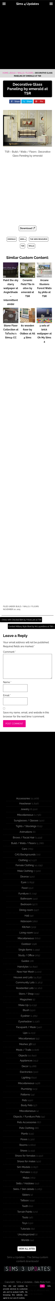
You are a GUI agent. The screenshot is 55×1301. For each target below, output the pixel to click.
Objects (22, 1055)
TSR (22, 246)
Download (26, 228)
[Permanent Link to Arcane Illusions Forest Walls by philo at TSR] (44, 276)
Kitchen (26, 927)
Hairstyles (23, 966)
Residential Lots (25, 988)
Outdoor (26, 944)
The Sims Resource (38, 239)
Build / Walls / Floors (21, 73)
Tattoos (24, 1200)
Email (7, 695)
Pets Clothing (26, 1128)
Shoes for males (26, 1161)
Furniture (23, 893)
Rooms (23, 1145)
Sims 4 (23, 239)
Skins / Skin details (23, 1189)
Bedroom (26, 904)
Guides (25, 961)
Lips (25, 1032)
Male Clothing (25, 870)
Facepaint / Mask (26, 1027)
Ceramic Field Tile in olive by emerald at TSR (27, 288)
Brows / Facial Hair (24, 837)
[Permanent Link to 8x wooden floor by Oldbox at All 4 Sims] (27, 321)
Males (26, 1177)
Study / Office (26, 955)
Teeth (25, 1206)
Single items (25, 949)
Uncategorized (26, 1234)
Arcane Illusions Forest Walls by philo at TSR (44, 288)
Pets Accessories (26, 1122)
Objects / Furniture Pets (26, 1116)
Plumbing (26, 1088)
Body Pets (27, 1105)
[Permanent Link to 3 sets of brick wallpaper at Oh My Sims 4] (44, 321)
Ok (42, 1286)
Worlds (25, 1240)
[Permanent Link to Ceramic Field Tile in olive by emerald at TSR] (27, 276)
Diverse (24, 876)
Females (25, 1172)
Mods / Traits (23, 1049)
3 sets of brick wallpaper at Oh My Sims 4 (44, 333)
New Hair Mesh (25, 971)
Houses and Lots (23, 977)
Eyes (23, 882)
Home (5, 73)
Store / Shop (26, 993)
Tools (25, 1217)
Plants (24, 1133)
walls (31, 246)
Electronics (26, 1071)
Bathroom (26, 898)
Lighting (26, 1077)
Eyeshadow (25, 1021)
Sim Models (23, 1167)
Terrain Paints (24, 1211)
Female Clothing (25, 865)
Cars (24, 848)
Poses (23, 1139)
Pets (24, 1100)
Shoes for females (25, 1155)
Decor (25, 1066)
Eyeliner (25, 1015)
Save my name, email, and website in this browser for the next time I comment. (26, 714)
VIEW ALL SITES (27, 1249)
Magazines (26, 999)
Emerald (12, 239)
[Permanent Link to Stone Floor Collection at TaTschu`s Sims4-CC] (10, 321)
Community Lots (25, 982)
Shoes (23, 1150)
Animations (26, 831)
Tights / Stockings (26, 826)
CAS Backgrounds (25, 854)
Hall (27, 915)
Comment (9, 651)
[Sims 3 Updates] (27, 1269)
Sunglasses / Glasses (26, 820)
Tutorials (25, 1228)
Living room (26, 932)
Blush (26, 1010)
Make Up (23, 1005)
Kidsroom (26, 921)
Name (7, 682)
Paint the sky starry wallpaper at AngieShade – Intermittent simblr (10, 292)
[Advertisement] (27, 38)
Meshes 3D (25, 1044)
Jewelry (25, 809)
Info (49, 1286)
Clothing (23, 860)
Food (25, 887)
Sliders (26, 1194)
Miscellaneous (25, 814)
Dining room (26, 910)
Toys (24, 1223)
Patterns (25, 1094)
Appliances (26, 1060)
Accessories (23, 798)
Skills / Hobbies (25, 1183)
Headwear (25, 803)
